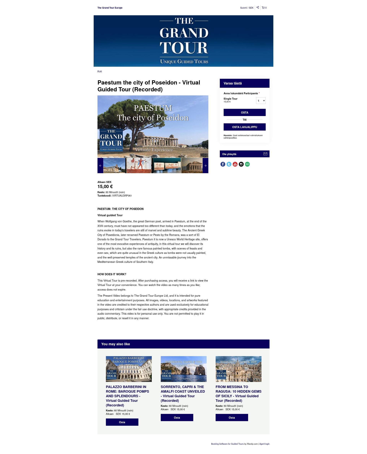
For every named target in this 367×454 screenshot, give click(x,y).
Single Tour (230, 100)
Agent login (264, 443)
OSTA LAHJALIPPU (244, 127)
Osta (244, 112)
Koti (99, 71)
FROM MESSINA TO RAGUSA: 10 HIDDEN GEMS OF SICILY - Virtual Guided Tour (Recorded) (238, 393)
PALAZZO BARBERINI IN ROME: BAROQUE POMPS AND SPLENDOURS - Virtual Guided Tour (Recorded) (127, 396)
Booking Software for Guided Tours (227, 443)
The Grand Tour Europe (110, 7)
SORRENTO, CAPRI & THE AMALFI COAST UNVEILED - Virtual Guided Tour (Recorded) (183, 393)
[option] (111, 165)
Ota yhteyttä (229, 154)
